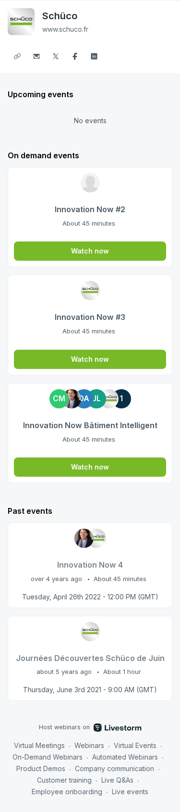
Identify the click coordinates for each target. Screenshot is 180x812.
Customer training (64, 780)
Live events (130, 791)
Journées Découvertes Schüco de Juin (90, 658)
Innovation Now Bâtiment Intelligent (90, 425)
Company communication (114, 768)
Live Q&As (117, 780)
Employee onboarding (67, 791)
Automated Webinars (125, 757)
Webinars (89, 745)
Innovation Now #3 (90, 317)
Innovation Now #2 (90, 209)
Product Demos (40, 768)
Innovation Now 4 (90, 565)
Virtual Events (135, 745)
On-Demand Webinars (47, 757)
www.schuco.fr (65, 29)
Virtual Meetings (39, 745)
